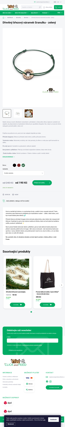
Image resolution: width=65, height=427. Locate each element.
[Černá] (14, 165)
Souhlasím (53, 419)
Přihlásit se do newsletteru (15, 350)
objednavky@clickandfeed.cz (56, 377)
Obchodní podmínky (8, 382)
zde (44, 420)
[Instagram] (50, 381)
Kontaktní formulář (54, 387)
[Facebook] (47, 381)
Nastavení (11, 424)
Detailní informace (8, 156)
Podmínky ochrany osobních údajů (12, 384)
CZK (58, 2)
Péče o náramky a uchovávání (10, 379)
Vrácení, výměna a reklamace (10, 376)
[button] (31, 312)
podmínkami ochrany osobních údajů (32, 345)
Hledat (40, 7)
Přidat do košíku (39, 183)
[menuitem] (8, 12)
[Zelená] (23, 165)
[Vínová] (19, 165)
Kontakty (5, 387)
